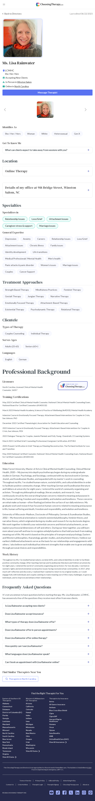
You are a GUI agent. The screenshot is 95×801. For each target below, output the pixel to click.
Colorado (29, 709)
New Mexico (30, 733)
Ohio (28, 736)
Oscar (51, 727)
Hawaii (28, 712)
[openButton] (4, 4)
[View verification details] (73, 385)
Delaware (6, 709)
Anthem (52, 707)
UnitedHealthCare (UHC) (59, 739)
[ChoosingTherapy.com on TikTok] (58, 793)
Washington (30, 745)
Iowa (27, 721)
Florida (5, 715)
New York (6, 742)
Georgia (5, 718)
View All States (8, 757)
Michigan (29, 724)
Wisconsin (30, 748)
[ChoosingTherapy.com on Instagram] (84, 793)
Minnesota (30, 727)
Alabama (5, 703)
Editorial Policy (54, 781)
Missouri (5, 730)
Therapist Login (37, 785)
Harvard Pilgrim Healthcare (55, 720)
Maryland (6, 724)
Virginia (5, 754)
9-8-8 (89, 768)
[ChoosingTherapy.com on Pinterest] (90, 793)
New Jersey (7, 739)
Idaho (28, 715)
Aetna (51, 702)
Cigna (51, 713)
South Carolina (8, 736)
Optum (52, 730)
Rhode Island (7, 748)
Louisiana (6, 721)
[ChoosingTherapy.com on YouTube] (51, 793)
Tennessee (6, 751)
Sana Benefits (54, 733)
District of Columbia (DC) (12, 712)
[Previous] (4, 109)
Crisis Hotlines (23, 785)
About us (86, 785)
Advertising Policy (69, 781)
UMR (51, 736)
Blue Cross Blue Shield (58, 710)
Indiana (29, 718)
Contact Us (10, 785)
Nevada (29, 730)
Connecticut (7, 706)
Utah (28, 742)
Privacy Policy (40, 781)
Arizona (29, 703)
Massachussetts (8, 727)
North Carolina (21, 86)
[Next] (85, 109)
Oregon (29, 739)
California (30, 706)
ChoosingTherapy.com (71, 785)
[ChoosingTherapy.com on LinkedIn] (77, 793)
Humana (52, 724)
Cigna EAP (53, 716)
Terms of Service (25, 781)
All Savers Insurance (57, 704)
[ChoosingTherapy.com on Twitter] (71, 793)
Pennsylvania (7, 745)
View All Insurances (57, 742)
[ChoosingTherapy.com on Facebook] (64, 793)
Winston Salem (24, 82)
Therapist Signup (53, 785)
